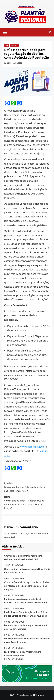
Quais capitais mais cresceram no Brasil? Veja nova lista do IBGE (27, 571)
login (27, 533)
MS (7, 45)
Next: (24, 502)
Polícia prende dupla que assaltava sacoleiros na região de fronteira (27, 640)
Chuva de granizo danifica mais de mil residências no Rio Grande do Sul (23, 557)
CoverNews (23, 695)
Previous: (24, 487)
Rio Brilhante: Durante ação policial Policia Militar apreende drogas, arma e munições (25, 614)
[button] (5, 32)
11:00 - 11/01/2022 (14, 63)
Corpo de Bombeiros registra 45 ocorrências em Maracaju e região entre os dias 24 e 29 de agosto (26, 586)
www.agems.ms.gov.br (33, 446)
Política (14, 45)
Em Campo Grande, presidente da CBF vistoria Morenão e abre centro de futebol (25, 601)
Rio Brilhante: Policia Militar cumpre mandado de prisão (22, 653)
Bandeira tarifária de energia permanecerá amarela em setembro (25, 627)
